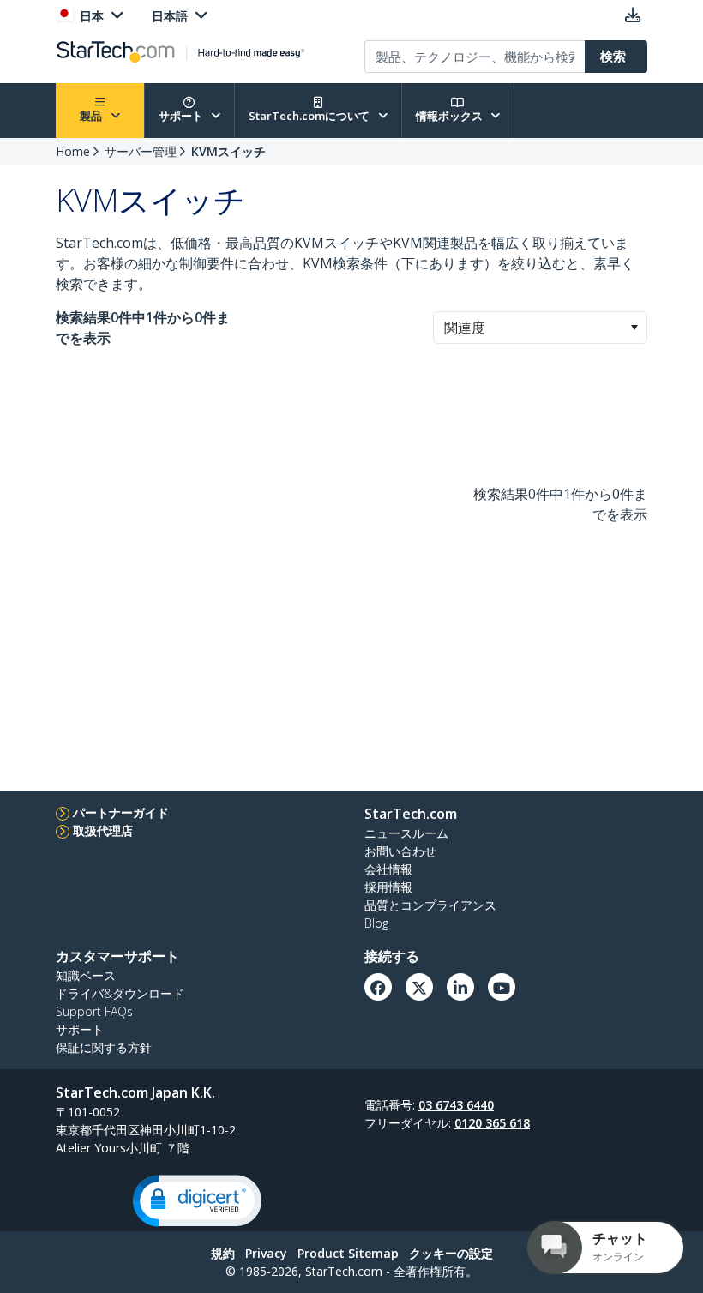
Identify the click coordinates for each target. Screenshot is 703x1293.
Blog (376, 923)
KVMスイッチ (228, 151)
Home (73, 151)
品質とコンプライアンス (430, 905)
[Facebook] (378, 987)
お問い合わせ (400, 851)
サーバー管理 (141, 151)
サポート (182, 115)
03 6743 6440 (456, 1105)
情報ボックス (450, 115)
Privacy (266, 1253)
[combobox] (540, 327)
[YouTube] (501, 987)
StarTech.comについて (310, 115)
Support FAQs (94, 1011)
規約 (223, 1253)
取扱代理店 (103, 830)
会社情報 (388, 869)
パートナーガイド (121, 812)
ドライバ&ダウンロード (120, 993)
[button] (634, 327)
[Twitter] (419, 987)
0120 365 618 (492, 1123)
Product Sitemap (348, 1253)
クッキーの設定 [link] (451, 1253)
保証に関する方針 (104, 1047)
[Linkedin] (460, 987)
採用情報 (388, 887)
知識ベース (86, 975)
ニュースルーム (406, 833)
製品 (92, 115)
